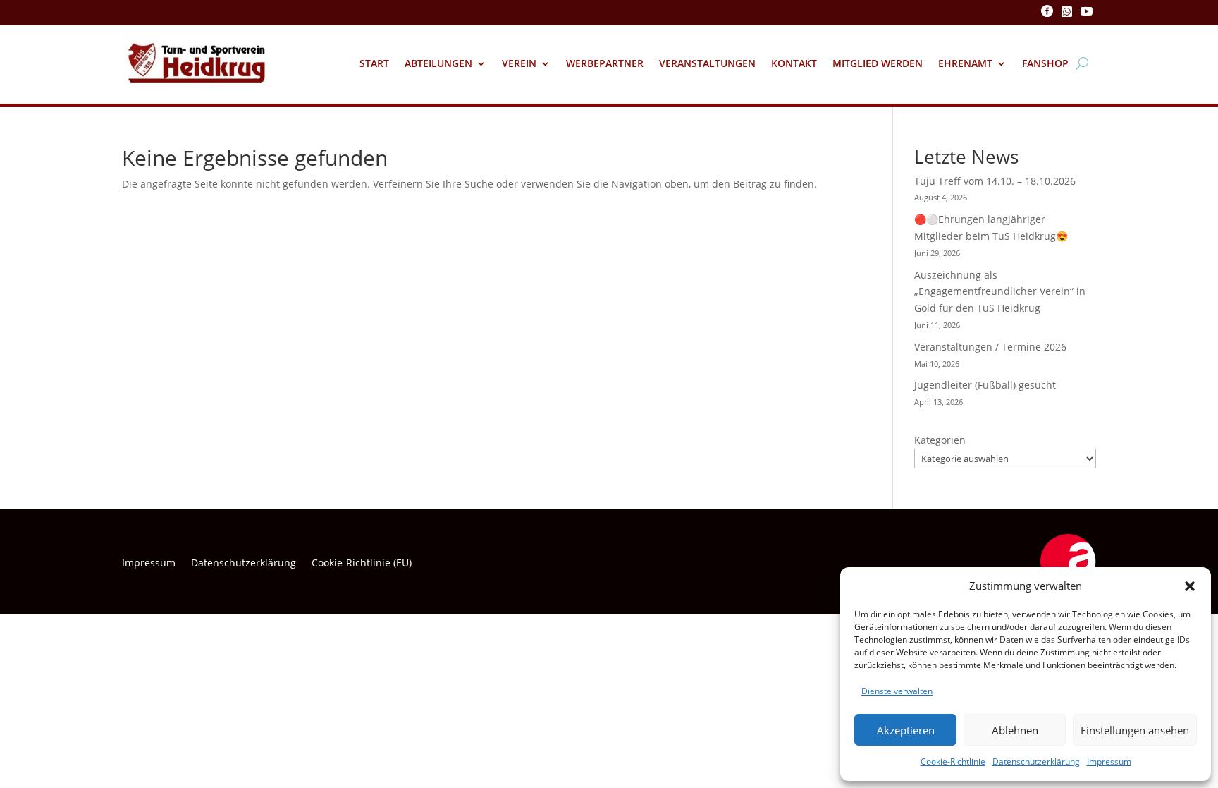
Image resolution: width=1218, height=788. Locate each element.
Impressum (1109, 762)
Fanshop (1045, 63)
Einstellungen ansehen (1135, 730)
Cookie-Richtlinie (953, 762)
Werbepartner (605, 63)
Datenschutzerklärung (1036, 762)
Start (374, 63)
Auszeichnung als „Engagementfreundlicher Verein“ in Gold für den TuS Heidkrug (999, 291)
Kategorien (940, 440)
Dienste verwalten (897, 691)
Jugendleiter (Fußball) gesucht (985, 385)
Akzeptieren (906, 730)
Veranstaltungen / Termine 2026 (990, 346)
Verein (519, 63)
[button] (1190, 586)
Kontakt (794, 63)
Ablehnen (1015, 730)
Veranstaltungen (707, 63)
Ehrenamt (965, 63)
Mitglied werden (877, 63)
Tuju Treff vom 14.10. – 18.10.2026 (995, 181)
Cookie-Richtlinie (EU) (362, 563)
